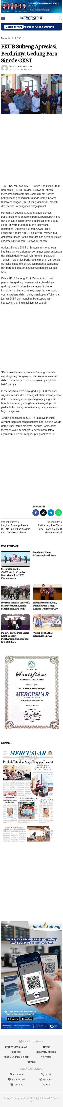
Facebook (18, 1074)
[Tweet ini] (43, 512)
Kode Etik (16, 1052)
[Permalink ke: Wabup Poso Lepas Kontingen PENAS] (47, 622)
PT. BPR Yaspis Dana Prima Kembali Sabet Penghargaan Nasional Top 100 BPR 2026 (15, 637)
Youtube (18, 1084)
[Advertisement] (31, 149)
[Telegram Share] (51, 512)
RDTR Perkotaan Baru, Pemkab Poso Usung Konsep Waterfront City (45, 605)
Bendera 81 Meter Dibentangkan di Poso (44, 554)
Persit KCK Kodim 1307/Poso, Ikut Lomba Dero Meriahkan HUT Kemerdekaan (13, 574)
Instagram (48, 1079)
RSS (48, 1084)
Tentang (46, 1057)
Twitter (48, 1074)
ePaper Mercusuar (16, 1047)
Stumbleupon (18, 1079)
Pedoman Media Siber (16, 1057)
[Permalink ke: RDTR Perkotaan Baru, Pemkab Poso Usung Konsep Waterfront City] (47, 592)
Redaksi (31, 1062)
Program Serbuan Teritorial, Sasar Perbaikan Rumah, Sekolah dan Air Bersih (15, 605)
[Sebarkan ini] (35, 512)
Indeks (46, 1047)
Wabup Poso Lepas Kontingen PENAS (43, 634)
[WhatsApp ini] (58, 512)
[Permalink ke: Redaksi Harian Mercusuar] (4, 67)
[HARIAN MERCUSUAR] (31, 18)
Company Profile (46, 1052)
